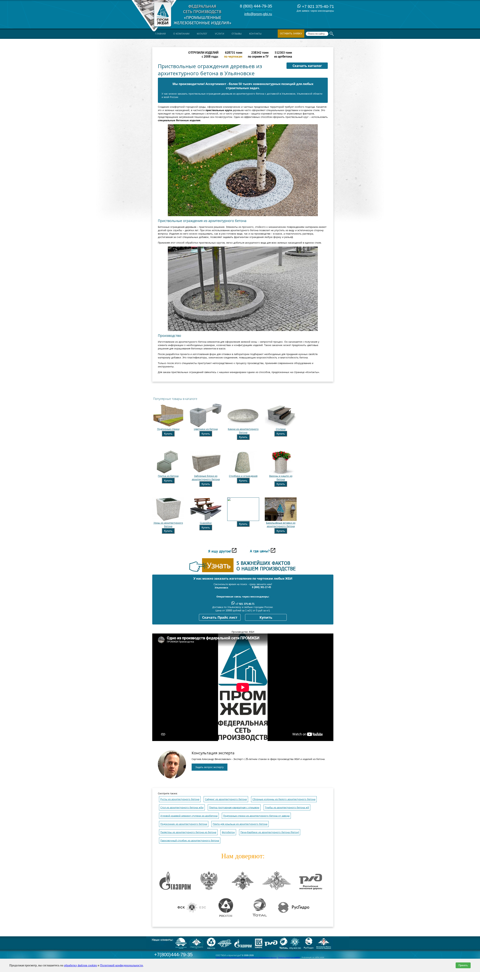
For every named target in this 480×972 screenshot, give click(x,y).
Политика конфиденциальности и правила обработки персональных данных (246, 957)
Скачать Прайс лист (219, 617)
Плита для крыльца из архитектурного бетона (240, 824)
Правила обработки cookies (289, 957)
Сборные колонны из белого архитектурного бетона (283, 799)
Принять (463, 965)
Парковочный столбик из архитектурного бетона (189, 840)
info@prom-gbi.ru (258, 14)
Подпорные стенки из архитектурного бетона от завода (256, 815)
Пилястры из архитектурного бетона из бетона (188, 832)
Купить (168, 433)
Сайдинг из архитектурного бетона (226, 799)
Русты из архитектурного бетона (179, 799)
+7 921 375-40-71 (317, 6)
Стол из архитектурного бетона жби (181, 807)
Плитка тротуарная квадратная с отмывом (234, 807)
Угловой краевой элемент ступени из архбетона (189, 815)
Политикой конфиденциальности (121, 965)
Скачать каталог (307, 66)
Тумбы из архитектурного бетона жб (287, 807)
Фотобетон (228, 832)
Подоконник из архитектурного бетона (183, 824)
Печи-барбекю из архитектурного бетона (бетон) (269, 832)
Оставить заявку (291, 33)
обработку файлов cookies (80, 965)
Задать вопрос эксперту (209, 767)
